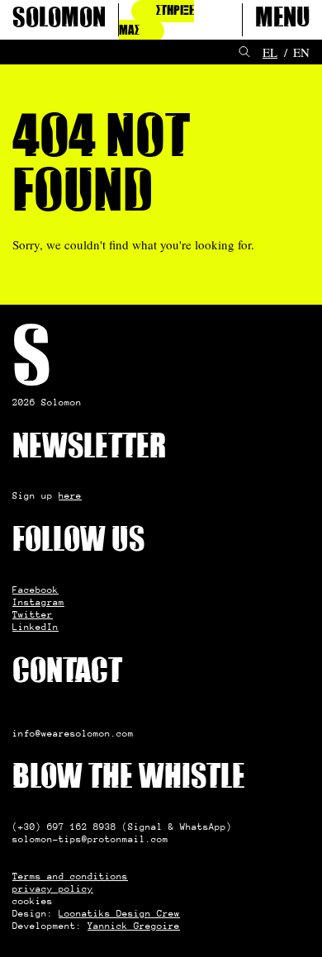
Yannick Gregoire (134, 926)
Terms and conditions (70, 876)
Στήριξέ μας (156, 21)
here (70, 495)
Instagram (38, 602)
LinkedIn (35, 627)
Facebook (35, 590)
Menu (282, 19)
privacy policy (52, 888)
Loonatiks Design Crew (119, 913)
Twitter (32, 614)
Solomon (59, 19)
